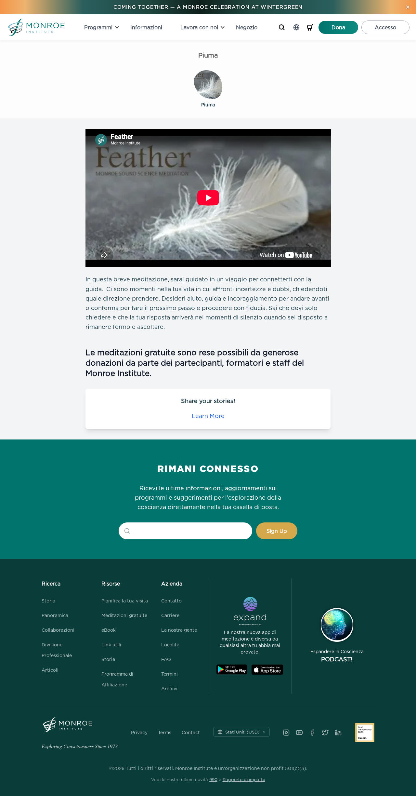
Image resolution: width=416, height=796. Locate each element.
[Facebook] (312, 732)
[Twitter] (325, 732)
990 (213, 779)
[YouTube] (299, 732)
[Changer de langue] (296, 27)
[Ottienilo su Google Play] (231, 669)
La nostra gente (179, 629)
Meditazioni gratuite (124, 615)
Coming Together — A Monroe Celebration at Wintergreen (208, 7)
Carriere (170, 615)
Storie (108, 659)
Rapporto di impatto (244, 779)
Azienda (171, 584)
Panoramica (55, 615)
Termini (169, 673)
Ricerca (51, 584)
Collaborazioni (58, 629)
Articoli (50, 670)
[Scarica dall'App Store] (267, 669)
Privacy (139, 732)
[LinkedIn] (338, 732)
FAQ (166, 659)
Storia (48, 600)
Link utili (111, 644)
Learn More (208, 416)
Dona (338, 27)
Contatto (171, 600)
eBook (108, 629)
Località (170, 644)
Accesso (385, 27)
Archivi (169, 688)
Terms (164, 732)
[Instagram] (286, 732)
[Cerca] (282, 27)
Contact (191, 732)
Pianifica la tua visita (124, 600)
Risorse (110, 584)
